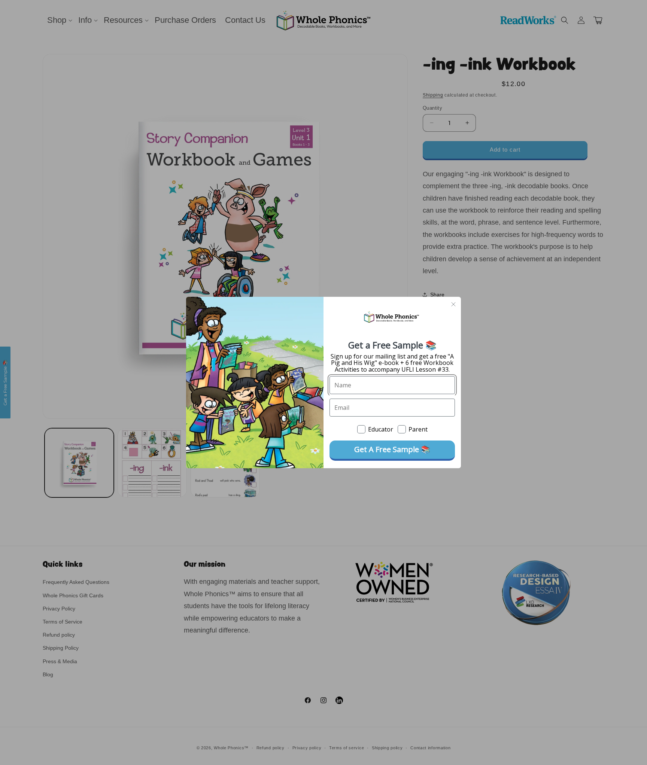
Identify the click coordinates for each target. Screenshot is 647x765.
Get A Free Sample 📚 (392, 449)
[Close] (453, 304)
